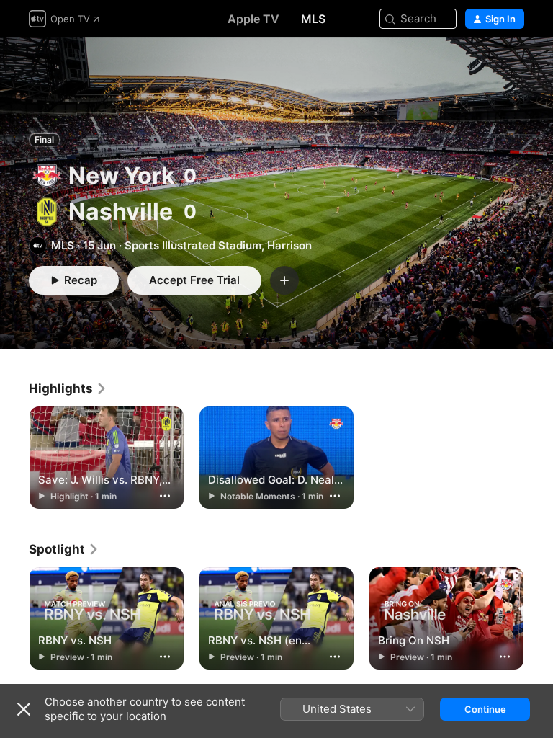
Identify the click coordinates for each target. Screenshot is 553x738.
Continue (485, 709)
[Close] (23, 709)
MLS (313, 19)
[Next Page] (539, 619)
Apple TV (253, 19)
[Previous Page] (14, 619)
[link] (68, 388)
